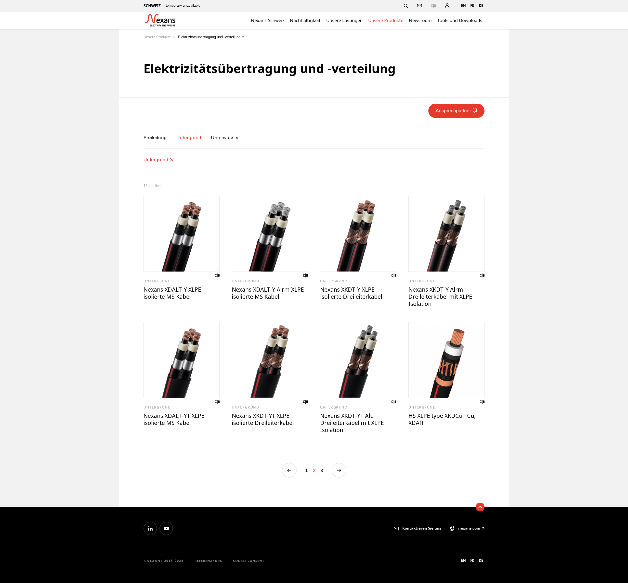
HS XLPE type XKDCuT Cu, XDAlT (442, 419)
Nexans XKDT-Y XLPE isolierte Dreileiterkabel (351, 292)
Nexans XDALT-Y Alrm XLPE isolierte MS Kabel (268, 292)
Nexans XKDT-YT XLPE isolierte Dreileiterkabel (263, 419)
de (481, 5)
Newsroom (420, 20)
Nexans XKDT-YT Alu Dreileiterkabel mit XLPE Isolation (352, 423)
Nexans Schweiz (267, 20)
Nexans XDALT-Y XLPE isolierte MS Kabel (172, 292)
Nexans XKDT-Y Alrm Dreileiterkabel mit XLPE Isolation (440, 296)
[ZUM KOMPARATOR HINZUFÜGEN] (217, 275)
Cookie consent (248, 560)
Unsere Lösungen (344, 20)
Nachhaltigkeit (305, 20)
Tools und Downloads (459, 20)
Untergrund (188, 137)
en (463, 5)
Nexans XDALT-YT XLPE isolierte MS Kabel (174, 419)
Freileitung (155, 137)
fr (472, 5)
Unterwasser (225, 137)
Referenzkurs (208, 560)
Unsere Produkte (385, 20)
